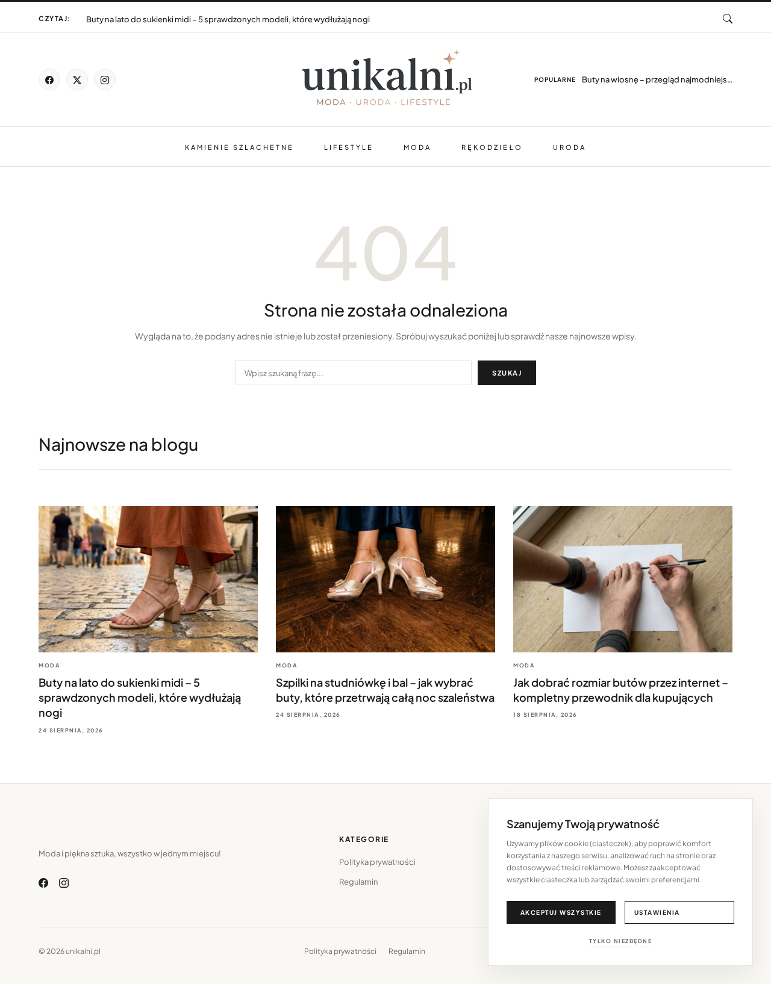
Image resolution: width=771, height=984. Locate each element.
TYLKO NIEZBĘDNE (620, 941)
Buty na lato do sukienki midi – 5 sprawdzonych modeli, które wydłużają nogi (140, 697)
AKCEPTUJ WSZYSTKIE (561, 912)
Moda (417, 147)
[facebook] (49, 79)
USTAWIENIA (657, 912)
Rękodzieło (492, 147)
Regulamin (358, 882)
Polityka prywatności (377, 862)
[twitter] (77, 79)
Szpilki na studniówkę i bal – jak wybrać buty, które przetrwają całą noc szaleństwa (237, 14)
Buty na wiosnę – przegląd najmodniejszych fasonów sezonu (657, 79)
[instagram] (105, 79)
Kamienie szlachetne (239, 147)
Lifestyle (348, 147)
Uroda (569, 147)
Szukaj (507, 373)
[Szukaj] (727, 18)
